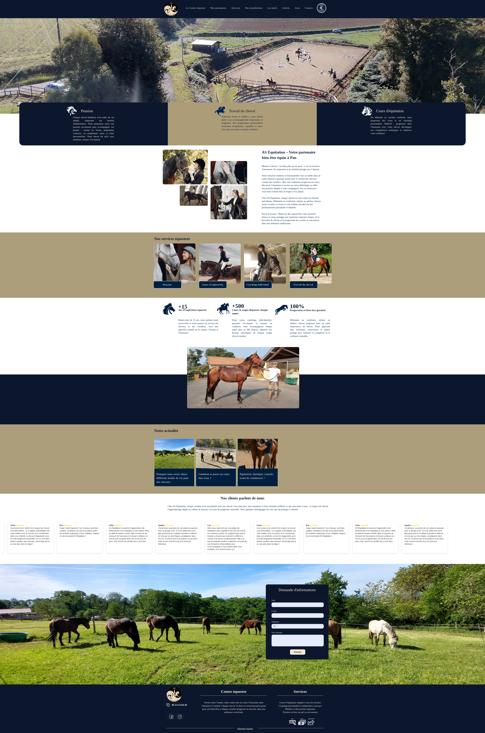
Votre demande (277, 633)
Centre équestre (233, 691)
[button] (235, 8)
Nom (273, 600)
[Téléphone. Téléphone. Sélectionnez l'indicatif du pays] (275, 626)
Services (300, 691)
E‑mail (274, 611)
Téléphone (275, 622)
